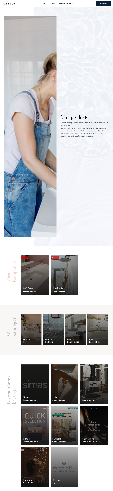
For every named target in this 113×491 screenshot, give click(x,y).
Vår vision (52, 3)
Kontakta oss (103, 3)
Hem (43, 3)
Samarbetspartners (66, 3)
